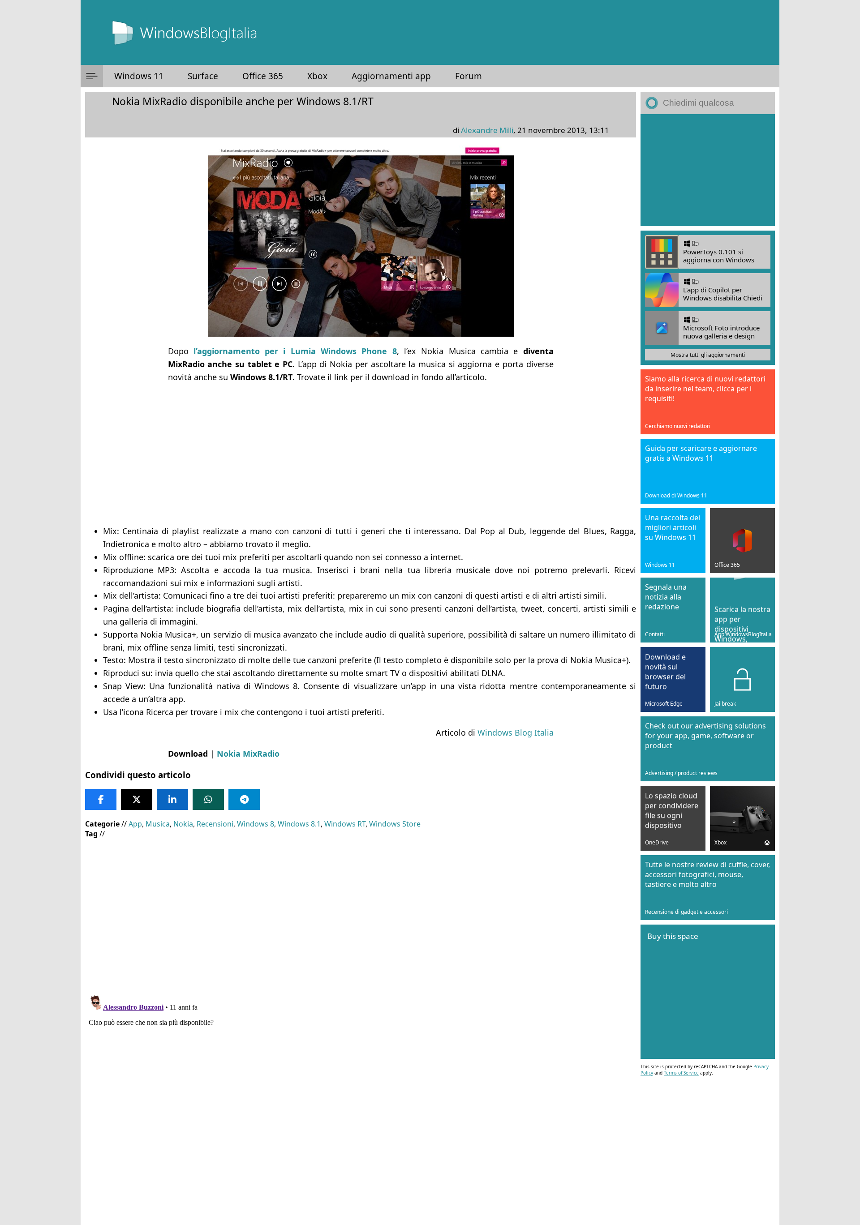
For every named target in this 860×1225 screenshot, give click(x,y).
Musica (158, 824)
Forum (468, 76)
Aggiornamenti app (391, 76)
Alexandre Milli (487, 130)
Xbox (317, 76)
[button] (92, 76)
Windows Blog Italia (515, 732)
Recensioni (215, 824)
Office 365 (262, 76)
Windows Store (395, 824)
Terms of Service (681, 1073)
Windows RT (345, 824)
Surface (203, 76)
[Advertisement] (360, 454)
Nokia (183, 824)
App (135, 824)
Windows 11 (138, 76)
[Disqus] (360, 1104)
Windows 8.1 (299, 824)
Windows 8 (255, 824)
